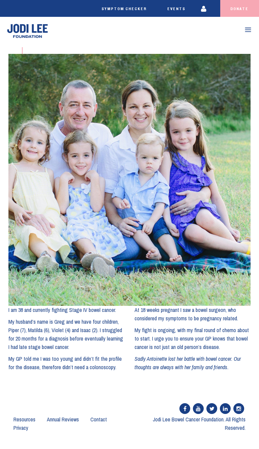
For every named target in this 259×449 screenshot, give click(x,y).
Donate (239, 8)
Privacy (20, 427)
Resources (24, 419)
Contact (98, 419)
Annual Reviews (63, 419)
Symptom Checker (124, 8)
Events (176, 8)
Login (208, 8)
